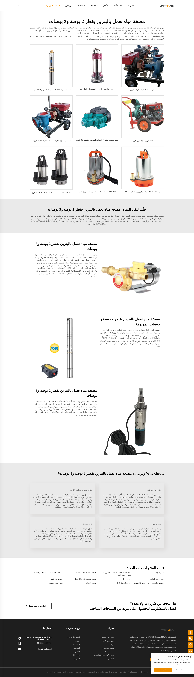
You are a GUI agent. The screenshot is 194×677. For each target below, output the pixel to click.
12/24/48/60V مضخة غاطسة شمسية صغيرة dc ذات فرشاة (94, 192)
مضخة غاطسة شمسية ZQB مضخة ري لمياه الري (51, 193)
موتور (112, 644)
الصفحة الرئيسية (53, 5)
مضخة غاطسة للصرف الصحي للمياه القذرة (97, 89)
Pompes (126, 579)
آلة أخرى (111, 659)
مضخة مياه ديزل (108, 648)
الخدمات (94, 5)
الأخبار (105, 5)
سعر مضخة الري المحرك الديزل (142, 90)
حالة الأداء (118, 5)
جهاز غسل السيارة (107, 641)
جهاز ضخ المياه (158, 572)
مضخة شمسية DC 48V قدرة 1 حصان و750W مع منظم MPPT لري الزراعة (43, 90)
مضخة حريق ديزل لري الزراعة (143, 141)
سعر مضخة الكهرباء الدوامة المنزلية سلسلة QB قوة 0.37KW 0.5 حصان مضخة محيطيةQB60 (81, 140)
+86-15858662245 (44, 643)
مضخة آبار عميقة (108, 652)
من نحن (68, 5)
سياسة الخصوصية (61, 672)
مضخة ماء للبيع (57, 579)
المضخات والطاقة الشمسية (86, 572)
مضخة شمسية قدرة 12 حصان (85, 579)
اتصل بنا (131, 5)
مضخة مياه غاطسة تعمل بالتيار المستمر (48, 572)
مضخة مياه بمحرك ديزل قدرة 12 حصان (149, 583)
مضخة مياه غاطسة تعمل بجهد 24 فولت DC (142, 192)
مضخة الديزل (91, 583)
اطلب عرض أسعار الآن (35, 606)
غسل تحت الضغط (56, 583)
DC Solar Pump (123, 583)
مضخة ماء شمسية (107, 637)
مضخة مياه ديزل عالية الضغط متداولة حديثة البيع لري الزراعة (48, 141)
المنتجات (81, 5)
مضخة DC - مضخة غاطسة (104, 655)
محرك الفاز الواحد (157, 579)
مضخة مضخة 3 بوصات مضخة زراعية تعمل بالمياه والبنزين (116, 573)
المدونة (50, 672)
